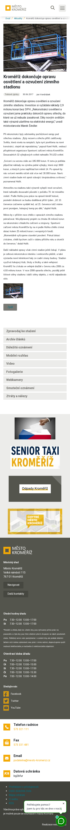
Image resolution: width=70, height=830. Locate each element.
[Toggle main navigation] (62, 8)
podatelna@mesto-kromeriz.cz (32, 760)
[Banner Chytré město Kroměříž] (35, 521)
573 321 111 (21, 729)
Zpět (10, 307)
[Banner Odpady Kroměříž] (35, 489)
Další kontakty (15, 593)
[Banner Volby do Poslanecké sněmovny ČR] (35, 428)
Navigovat (13, 584)
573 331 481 (21, 744)
